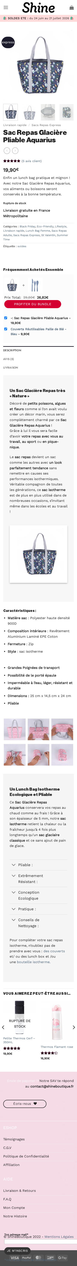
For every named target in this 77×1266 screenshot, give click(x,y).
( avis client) (32, 161)
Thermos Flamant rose (57, 1046)
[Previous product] (15, 150)
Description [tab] (12, 350)
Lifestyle (60, 226)
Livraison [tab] (10, 368)
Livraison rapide (15, 125)
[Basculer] (14, 865)
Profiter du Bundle (32, 304)
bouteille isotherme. (33, 962)
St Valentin (48, 235)
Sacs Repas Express (46, 125)
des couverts (54, 951)
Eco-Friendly (45, 226)
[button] (5, 7)
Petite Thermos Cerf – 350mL (19, 1040)
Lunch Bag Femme (38, 230)
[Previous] (10, 65)
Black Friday (27, 226)
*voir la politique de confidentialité (30, 1260)
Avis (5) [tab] (8, 359)
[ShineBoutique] (38, 7)
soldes (22, 246)
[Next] (67, 65)
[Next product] (7, 150)
